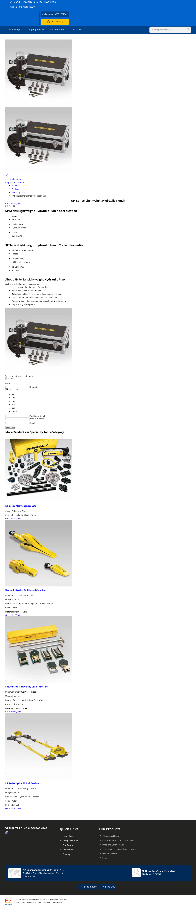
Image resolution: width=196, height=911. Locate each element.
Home (14, 185)
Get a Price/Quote (13, 203)
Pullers (105, 858)
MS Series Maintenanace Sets (20, 505)
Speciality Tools (18, 192)
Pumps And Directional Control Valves (118, 840)
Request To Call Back (14, 182)
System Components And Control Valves (119, 849)
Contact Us (76, 29)
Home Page (14, 29)
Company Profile (35, 29)
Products (15, 189)
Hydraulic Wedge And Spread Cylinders (25, 590)
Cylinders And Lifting (110, 836)
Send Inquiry (56, 21)
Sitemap (66, 854)
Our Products (57, 29)
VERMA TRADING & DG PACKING (33, 4)
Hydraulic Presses (109, 853)
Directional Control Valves (113, 844)
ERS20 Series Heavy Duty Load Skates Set (26, 686)
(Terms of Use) (61, 899)
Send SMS (110, 886)
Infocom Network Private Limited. (49, 902)
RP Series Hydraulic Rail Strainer (22, 783)
